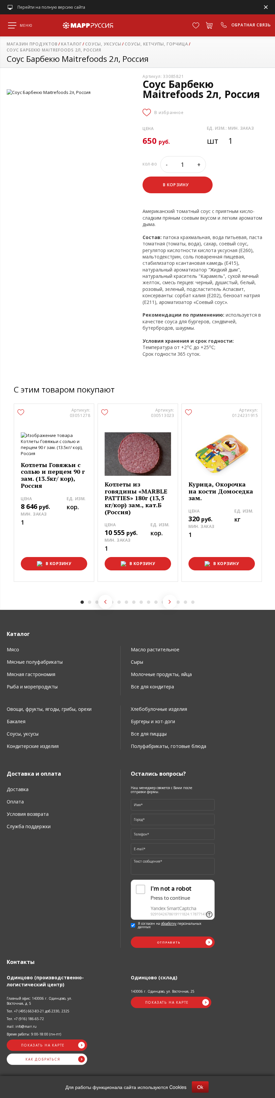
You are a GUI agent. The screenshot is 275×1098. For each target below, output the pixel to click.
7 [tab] (126, 602)
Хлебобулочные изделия (159, 709)
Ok (200, 1087)
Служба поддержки (29, 826)
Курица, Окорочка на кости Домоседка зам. (220, 491)
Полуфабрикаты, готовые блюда (168, 746)
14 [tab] (178, 602)
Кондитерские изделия (33, 746)
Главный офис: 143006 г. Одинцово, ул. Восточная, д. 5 (39, 1001)
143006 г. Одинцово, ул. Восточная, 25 (163, 991)
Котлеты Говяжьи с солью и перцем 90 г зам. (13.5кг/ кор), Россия (53, 475)
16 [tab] (193, 602)
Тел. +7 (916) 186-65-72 (25, 1018)
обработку (168, 923)
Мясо (13, 649)
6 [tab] (119, 602)
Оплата (15, 801)
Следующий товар (170, 602)
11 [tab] (156, 602)
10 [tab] (148, 602)
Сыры (137, 662)
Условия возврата (28, 814)
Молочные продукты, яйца (161, 674)
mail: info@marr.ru (22, 1026)
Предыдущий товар (105, 602)
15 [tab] (185, 602)
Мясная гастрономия (31, 674)
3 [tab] (97, 602)
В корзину (58, 563)
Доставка (18, 789)
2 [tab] (89, 602)
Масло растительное (155, 649)
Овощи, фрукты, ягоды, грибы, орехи (49, 709)
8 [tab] (133, 602)
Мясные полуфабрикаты (35, 662)
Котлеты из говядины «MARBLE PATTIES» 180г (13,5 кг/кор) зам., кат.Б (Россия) (136, 498)
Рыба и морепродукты (32, 686)
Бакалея (16, 721)
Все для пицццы (149, 734)
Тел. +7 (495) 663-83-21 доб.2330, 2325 (38, 1011)
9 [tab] (141, 602)
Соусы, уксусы (23, 734)
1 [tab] (82, 602)
